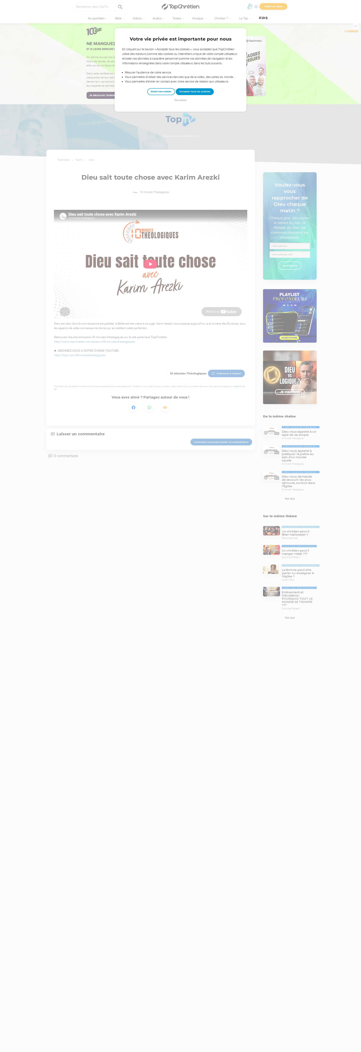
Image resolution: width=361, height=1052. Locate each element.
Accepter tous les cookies (194, 91)
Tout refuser (180, 100)
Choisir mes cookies (161, 91)
